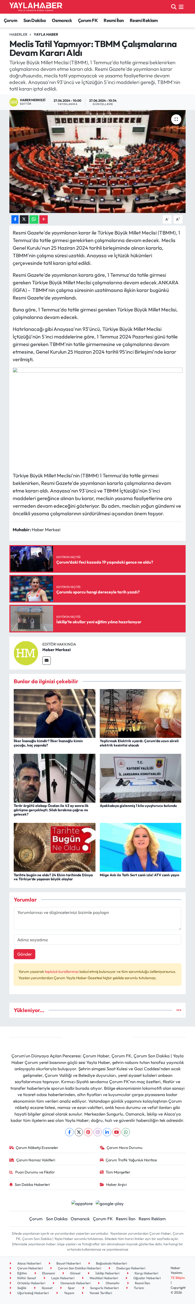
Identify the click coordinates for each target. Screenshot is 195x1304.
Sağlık (21, 1288)
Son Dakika (34, 20)
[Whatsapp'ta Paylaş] (33, 219)
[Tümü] (178, 1010)
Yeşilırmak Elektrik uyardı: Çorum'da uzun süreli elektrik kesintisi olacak (139, 743)
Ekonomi (48, 1273)
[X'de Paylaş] (24, 219)
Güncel (74, 1273)
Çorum (10, 20)
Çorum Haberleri (30, 1268)
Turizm (138, 1288)
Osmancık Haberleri (75, 1283)
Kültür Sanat (26, 1278)
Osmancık (62, 20)
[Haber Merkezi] (26, 652)
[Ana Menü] (181, 6)
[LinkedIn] (107, 1132)
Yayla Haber (46, 34)
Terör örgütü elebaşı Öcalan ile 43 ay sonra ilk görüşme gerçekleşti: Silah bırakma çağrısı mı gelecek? (51, 810)
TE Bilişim (178, 1278)
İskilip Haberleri (107, 1273)
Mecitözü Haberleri (103, 1278)
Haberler (18, 34)
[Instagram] (97, 1132)
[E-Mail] (46, 660)
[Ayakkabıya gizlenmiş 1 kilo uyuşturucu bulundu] (141, 777)
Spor (71, 1288)
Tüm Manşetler (118, 1172)
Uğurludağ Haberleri (33, 1293)
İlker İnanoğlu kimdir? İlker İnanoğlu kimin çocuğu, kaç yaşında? (48, 743)
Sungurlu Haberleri (104, 1288)
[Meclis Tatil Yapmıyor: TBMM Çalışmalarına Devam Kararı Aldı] (97, 161)
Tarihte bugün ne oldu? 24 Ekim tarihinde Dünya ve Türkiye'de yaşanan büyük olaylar (53, 877)
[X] (79, 1132)
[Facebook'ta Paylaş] (15, 219)
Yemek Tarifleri (100, 1293)
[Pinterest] (88, 1132)
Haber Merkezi (56, 649)
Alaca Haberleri (29, 1263)
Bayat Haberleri (68, 1263)
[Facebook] (69, 1132)
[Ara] (173, 6)
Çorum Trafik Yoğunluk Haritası (131, 1160)
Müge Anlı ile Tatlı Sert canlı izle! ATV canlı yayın (139, 875)
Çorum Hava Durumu (124, 1147)
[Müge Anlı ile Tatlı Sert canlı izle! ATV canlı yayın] (141, 846)
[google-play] (110, 1202)
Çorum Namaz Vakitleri (35, 1160)
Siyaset (47, 1288)
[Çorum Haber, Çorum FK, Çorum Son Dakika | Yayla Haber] (35, 7)
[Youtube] (116, 1132)
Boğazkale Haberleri (111, 1263)
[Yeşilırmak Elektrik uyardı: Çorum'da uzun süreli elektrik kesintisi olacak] (141, 712)
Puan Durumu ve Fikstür (35, 1172)
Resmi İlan (114, 20)
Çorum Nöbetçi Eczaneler (37, 1147)
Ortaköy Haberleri (31, 1283)
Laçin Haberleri (62, 1278)
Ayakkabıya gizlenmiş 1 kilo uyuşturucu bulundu (138, 805)
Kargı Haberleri (146, 1273)
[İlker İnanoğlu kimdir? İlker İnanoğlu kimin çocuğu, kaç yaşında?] (54, 712)
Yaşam (68, 1293)
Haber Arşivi (116, 1184)
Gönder (24, 954)
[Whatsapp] (126, 1132)
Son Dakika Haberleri (32, 1184)
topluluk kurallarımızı (62, 971)
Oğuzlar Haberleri (147, 1278)
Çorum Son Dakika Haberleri (79, 1268)
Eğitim (22, 1273)
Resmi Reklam (144, 20)
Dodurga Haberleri (130, 1268)
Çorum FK (88, 20)
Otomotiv (112, 1283)
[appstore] (82, 1202)
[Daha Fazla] (43, 219)
